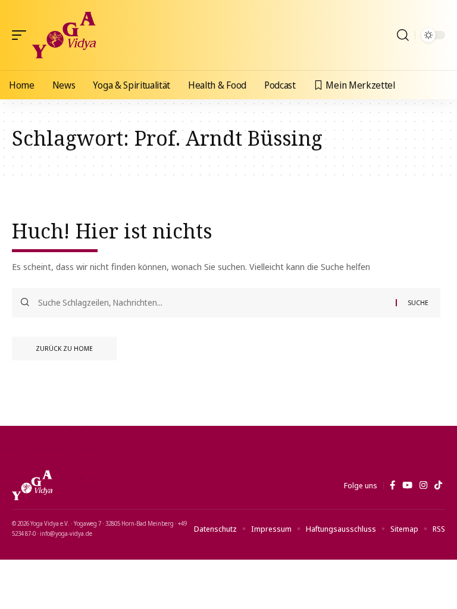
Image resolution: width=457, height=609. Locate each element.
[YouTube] (407, 485)
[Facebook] (392, 485)
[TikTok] (438, 485)
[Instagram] (423, 485)
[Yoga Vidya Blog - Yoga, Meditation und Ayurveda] (64, 35)
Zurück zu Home (64, 348)
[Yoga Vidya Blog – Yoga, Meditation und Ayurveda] (32, 485)
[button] (22, 35)
